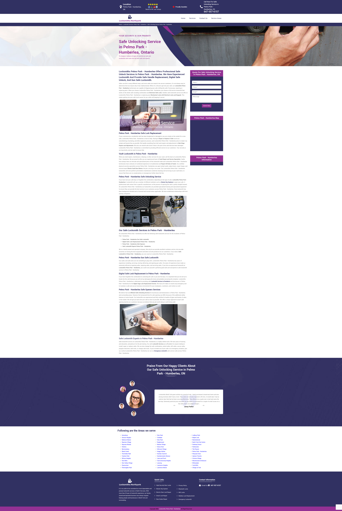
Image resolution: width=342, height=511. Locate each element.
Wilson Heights (126, 458)
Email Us (204, 485)
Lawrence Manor (162, 468)
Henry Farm (160, 447)
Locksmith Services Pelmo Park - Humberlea (134, 24)
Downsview (125, 465)
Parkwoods (195, 447)
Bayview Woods (126, 444)
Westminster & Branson (199, 461)
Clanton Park (125, 456)
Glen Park (160, 435)
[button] (133, 413)
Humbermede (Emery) (163, 456)
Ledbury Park (196, 435)
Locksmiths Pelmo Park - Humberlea (169, 509)
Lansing (159, 463)
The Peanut (195, 449)
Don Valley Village (127, 463)
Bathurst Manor (126, 440)
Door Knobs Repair (161, 499)
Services (192, 18)
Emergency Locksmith (185, 499)
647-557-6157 (211, 11)
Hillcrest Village (161, 449)
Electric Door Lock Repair (163, 492)
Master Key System (162, 489)
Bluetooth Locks (183, 489)
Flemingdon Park (127, 468)
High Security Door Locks (163, 485)
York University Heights (164, 461)
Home (183, 18)
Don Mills (124, 461)
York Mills (195, 465)
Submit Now (206, 106)
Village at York (196, 468)
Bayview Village (126, 442)
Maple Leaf (195, 438)
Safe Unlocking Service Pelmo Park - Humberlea (159, 24)
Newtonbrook (196, 440)
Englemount (160, 442)
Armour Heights (126, 438)
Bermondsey (125, 449)
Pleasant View (196, 454)
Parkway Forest (196, 444)
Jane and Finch (161, 458)
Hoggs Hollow (161, 451)
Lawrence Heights (162, 465)
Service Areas (216, 18)
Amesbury (125, 435)
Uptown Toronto (197, 456)
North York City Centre (198, 442)
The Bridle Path (126, 454)
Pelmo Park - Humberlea (199, 451)
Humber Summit (162, 454)
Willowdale (195, 463)
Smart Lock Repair (161, 496)
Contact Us (203, 18)
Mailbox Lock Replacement (187, 496)
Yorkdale (159, 438)
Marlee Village (161, 444)
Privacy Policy (183, 485)
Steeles (124, 447)
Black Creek (125, 451)
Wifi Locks (182, 492)
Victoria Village (196, 458)
